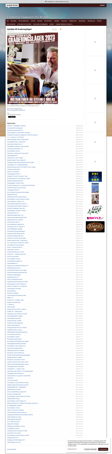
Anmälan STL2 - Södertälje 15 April (15, 300)
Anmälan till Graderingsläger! (19, 29)
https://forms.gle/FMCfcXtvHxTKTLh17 (16, 110)
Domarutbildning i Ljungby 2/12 (14, 261)
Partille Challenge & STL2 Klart (14, 417)
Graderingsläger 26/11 (12, 263)
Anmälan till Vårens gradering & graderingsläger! (18, 355)
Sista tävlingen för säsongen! (14, 288)
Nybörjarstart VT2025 (12, 194)
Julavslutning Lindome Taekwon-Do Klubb (17, 430)
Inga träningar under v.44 (13, 277)
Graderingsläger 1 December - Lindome (16, 210)
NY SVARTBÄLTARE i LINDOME (14, 405)
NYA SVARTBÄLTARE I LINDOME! (14, 316)
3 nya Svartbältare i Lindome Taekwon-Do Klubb (18, 132)
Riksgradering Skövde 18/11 (14, 268)
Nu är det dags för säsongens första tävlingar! (18, 192)
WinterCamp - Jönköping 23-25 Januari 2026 (17, 153)
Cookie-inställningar (11, 449)
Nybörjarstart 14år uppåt (13, 424)
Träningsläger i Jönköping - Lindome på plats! (18, 146)
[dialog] (88, 445)
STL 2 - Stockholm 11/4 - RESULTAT (15, 137)
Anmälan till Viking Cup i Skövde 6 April (16, 187)
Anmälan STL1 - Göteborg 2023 (14, 311)
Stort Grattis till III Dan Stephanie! (15, 128)
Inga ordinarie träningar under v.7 (15, 144)
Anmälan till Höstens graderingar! (15, 323)
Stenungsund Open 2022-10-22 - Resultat (16, 327)
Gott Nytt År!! (10, 378)
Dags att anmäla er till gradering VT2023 (16, 295)
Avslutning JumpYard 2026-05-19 (15, 130)
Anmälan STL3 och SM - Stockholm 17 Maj (17, 176)
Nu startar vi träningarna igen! (14, 394)
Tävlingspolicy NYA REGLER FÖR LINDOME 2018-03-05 (20, 414)
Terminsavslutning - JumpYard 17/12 (15, 201)
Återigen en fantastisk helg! (13, 302)
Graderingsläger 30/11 (12, 155)
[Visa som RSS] (60, 29)
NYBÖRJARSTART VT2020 (13, 398)
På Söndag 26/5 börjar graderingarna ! (16, 231)
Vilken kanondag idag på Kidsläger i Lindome (18, 364)
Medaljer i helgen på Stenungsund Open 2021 (18, 385)
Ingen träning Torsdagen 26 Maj (14, 348)
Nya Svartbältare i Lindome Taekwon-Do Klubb (18, 435)
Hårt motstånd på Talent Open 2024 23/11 (17, 203)
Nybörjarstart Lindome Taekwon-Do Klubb (17, 313)
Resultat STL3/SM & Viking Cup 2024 (16, 233)
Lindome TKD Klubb (13, 5)
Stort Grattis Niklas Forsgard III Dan (15, 224)
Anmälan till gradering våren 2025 (15, 180)
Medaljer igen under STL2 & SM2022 (15, 350)
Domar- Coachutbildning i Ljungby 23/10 (16, 391)
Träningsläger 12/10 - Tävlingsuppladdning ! (17, 164)
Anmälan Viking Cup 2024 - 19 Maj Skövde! (17, 240)
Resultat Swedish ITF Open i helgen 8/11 (16, 160)
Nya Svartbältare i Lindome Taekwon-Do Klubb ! (18, 199)
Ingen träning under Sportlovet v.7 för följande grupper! (20, 371)
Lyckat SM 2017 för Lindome (14, 433)
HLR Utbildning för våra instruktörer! (15, 245)
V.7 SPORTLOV (10, 304)
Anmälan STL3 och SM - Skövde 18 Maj (16, 238)
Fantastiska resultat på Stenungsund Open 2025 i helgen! (20, 162)
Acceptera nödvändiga (90, 449)
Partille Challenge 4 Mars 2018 (14, 419)
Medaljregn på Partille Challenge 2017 (16, 440)
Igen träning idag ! (11, 291)
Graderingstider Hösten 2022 (14, 318)
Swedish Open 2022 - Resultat (14, 320)
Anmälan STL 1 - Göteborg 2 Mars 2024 (16, 254)
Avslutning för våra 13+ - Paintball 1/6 (16, 226)
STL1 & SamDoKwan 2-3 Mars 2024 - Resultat (18, 242)
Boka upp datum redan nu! (13, 222)
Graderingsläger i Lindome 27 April (15, 183)
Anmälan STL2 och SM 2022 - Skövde (16, 359)
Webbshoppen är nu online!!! (14, 389)
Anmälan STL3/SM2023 (12, 293)
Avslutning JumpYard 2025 (13, 169)
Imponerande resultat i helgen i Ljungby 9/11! (17, 206)
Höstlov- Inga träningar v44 (13, 325)
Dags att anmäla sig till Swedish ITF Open (17, 217)
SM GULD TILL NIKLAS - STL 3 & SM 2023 (17, 286)
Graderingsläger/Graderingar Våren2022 (16, 343)
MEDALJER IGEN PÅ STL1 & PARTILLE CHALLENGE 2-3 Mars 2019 (22, 403)
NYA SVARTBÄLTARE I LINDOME (14, 229)
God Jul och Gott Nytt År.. (13, 256)
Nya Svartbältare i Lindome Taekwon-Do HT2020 (18, 396)
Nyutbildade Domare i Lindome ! (14, 329)
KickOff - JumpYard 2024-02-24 (14, 247)
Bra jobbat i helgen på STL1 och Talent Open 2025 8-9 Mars (21, 185)
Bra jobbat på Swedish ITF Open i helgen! (17, 270)
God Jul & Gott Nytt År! (12, 380)
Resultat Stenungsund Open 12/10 (15, 215)
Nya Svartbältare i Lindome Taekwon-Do (16, 401)
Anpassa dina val (72, 449)
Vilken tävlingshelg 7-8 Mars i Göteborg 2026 (17, 139)
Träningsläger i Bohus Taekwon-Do (15, 373)
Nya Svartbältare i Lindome (13, 151)
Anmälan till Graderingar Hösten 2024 (16, 208)
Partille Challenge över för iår (14, 442)
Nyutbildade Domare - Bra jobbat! (15, 219)
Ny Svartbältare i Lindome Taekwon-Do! (16, 346)
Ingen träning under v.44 (12, 213)
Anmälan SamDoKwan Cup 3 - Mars (15, 252)
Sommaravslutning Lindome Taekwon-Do (17, 412)
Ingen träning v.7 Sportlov (13, 249)
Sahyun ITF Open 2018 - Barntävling (15, 410)
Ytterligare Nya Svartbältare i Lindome (16, 426)
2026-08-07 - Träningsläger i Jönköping (16, 125)
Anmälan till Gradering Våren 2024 (15, 235)
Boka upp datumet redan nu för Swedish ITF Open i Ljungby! (21, 167)
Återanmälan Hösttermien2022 (14, 339)
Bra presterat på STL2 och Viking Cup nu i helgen (18, 178)
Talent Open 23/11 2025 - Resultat (15, 157)
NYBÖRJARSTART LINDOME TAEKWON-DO (17, 332)
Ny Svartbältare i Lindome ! (13, 336)
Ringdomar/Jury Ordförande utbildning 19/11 (18, 265)
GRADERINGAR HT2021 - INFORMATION (16, 387)
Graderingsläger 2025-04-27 (13, 174)
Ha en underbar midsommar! (14, 334)
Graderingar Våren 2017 (12, 437)
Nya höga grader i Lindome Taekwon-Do (16, 284)
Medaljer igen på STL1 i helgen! (14, 357)
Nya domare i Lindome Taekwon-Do (15, 352)
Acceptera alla (103, 449)
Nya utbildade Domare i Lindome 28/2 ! (16, 141)
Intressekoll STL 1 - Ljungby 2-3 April (15, 368)
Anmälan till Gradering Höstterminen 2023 (17, 272)
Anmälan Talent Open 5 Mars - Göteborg (16, 309)
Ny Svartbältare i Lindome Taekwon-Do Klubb (18, 382)
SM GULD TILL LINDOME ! (13, 171)
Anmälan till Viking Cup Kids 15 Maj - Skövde (17, 362)
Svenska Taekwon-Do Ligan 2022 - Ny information (19, 375)
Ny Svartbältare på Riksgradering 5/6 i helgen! (18, 341)
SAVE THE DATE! (11, 307)
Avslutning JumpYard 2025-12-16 (15, 148)
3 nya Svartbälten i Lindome (13, 258)
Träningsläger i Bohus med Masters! (15, 366)
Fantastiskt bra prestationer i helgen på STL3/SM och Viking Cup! (22, 135)
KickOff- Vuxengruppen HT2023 (14, 279)
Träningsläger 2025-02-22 (13, 190)
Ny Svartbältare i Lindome (13, 428)
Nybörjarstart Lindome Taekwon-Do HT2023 (17, 281)
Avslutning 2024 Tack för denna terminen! (17, 196)
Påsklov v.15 (10, 297)
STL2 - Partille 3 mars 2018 (13, 421)
